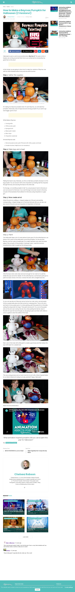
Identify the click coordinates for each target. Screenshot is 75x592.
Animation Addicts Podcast (10, 500)
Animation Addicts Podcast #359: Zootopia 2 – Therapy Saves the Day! (37, 510)
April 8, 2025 (31, 530)
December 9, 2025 (32, 513)
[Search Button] (71, 2)
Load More (25, 537)
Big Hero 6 (8, 442)
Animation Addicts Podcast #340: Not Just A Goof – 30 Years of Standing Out (37, 528)
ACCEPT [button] (37, 589)
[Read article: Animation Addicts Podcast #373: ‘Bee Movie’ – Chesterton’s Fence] (54, 23)
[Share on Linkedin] (39, 51)
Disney (12, 6)
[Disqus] (25, 558)
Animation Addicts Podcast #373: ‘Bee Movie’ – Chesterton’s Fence (65, 24)
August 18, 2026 (8, 513)
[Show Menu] (3, 2)
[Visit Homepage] (37, 2)
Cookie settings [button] (69, 587)
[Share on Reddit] (43, 51)
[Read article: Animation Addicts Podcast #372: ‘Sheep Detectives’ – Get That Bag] (54, 33)
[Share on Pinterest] (36, 51)
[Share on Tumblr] (46, 51)
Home (4, 6)
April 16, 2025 (8, 530)
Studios (8, 6)
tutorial (14, 442)
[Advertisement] (25, 64)
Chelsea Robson (11, 16)
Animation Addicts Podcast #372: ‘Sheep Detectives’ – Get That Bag (65, 33)
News (30, 16)
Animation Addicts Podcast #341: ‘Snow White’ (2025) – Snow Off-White (13, 528)
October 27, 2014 (20, 16)
